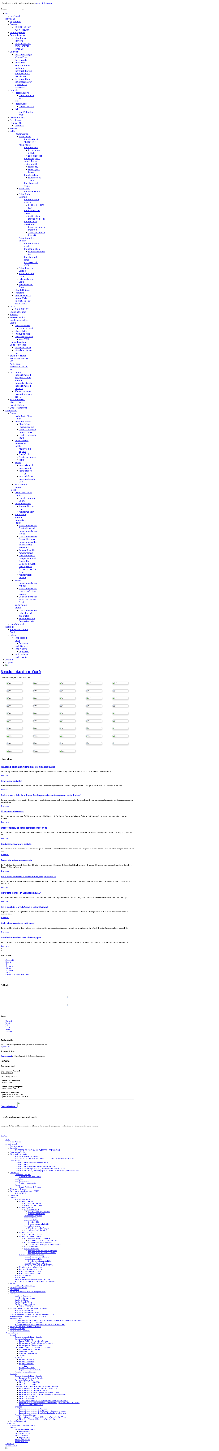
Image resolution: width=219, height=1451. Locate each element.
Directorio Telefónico (9, 1106)
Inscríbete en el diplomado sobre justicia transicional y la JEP (21, 892)
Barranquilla (9, 960)
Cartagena (9, 966)
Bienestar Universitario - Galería (21, 671)
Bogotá (8, 962)
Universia (8, 1021)
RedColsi (8, 1031)
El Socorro (9, 970)
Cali (6, 964)
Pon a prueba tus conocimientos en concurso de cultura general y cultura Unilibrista (28, 876)
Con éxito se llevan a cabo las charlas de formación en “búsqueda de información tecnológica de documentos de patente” (41, 795)
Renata (7, 1023)
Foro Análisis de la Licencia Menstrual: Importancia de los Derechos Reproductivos (28, 766)
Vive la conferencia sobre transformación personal (17, 923)
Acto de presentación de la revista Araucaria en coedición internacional (24, 907)
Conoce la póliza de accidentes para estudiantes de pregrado (21, 937)
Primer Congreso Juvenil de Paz (11, 781)
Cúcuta (8, 968)
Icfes (7, 1025)
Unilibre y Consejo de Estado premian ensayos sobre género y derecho (24, 827)
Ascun (7, 1029)
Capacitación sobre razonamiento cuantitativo (16, 844)
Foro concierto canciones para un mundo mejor (16, 860)
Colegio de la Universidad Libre (17, 974)
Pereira (7, 972)
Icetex (7, 1027)
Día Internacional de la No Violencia (12, 811)
